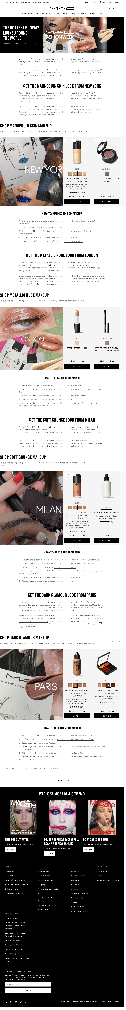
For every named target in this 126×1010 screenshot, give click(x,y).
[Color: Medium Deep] (99, 685)
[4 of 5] (108, 164)
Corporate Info (77, 898)
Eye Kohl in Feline (52, 231)
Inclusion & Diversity (80, 893)
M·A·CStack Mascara (71, 237)
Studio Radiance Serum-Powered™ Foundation (77, 180)
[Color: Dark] (103, 685)
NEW (37, 14)
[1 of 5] (102, 164)
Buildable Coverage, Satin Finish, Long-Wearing (106, 517)
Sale (100, 14)
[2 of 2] (107, 498)
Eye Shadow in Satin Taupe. (50, 227)
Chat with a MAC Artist (47, 905)
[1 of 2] (105, 498)
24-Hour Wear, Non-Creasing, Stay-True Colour (106, 697)
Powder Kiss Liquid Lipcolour (55, 624)
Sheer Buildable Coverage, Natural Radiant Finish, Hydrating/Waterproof (77, 701)
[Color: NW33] (80, 507)
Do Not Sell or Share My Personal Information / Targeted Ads (15, 926)
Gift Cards (9, 876)
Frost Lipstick (35, 281)
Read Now (10, 850)
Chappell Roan (27, 14)
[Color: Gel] (77, 343)
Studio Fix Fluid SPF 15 (65, 567)
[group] (44, 2)
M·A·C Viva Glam (77, 907)
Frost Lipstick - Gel (77, 348)
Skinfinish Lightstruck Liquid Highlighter (71, 389)
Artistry (74, 889)
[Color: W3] (70, 685)
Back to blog (63, 781)
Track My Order (44, 871)
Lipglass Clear (26, 406)
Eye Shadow (29, 115)
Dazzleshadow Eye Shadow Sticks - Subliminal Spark (106, 349)
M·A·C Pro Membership (79, 911)
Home (6, 768)
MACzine (15, 768)
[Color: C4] (75, 685)
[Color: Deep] (108, 685)
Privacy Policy (11, 918)
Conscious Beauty (78, 876)
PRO (73, 14)
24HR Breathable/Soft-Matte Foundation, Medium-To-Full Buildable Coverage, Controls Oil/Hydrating (77, 524)
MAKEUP (57, 14)
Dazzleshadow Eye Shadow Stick (52, 396)
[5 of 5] (110, 164)
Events (99, 876)
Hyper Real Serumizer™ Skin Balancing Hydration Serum (76, 560)
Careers (74, 902)
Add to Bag (77, 201)
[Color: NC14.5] (70, 173)
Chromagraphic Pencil (60, 753)
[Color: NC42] (70, 507)
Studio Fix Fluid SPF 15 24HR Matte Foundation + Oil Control (77, 515)
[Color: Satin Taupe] (106, 173)
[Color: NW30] (75, 507)
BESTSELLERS (46, 14)
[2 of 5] (104, 164)
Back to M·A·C (76, 885)
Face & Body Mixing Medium (106, 512)
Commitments (75, 880)
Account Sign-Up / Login (48, 889)
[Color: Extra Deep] (113, 685)
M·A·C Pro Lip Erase (73, 241)
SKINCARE (66, 14)
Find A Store (102, 871)
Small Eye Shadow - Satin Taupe (106, 180)
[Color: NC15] (75, 173)
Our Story (75, 871)
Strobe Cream (64, 385)
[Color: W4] (85, 685)
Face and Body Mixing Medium (51, 571)
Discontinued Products (14, 893)
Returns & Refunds (45, 880)
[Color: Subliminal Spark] (106, 343)
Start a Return (44, 876)
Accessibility (10, 954)
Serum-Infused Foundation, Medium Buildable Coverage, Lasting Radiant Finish (77, 187)
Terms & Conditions (12, 940)
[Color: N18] (85, 173)
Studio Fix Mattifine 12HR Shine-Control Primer (71, 563)
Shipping (41, 885)
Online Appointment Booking (108, 880)
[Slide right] (7, 2)
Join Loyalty (90, 2)
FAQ (39, 893)
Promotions (9, 871)
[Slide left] (5, 2)
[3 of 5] (106, 164)
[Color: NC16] (80, 173)
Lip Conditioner (68, 581)
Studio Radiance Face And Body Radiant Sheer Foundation (77, 693)
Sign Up (28, 990)
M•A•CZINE (82, 14)
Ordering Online (11, 889)
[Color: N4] (80, 685)
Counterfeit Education (14, 949)
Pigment (41, 743)
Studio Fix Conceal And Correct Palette (106, 691)
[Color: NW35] (85, 507)
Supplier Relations (12, 945)
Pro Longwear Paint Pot (75, 746)
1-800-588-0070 (44, 910)
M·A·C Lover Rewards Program (16, 885)
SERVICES (92, 14)
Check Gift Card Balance (15, 880)
